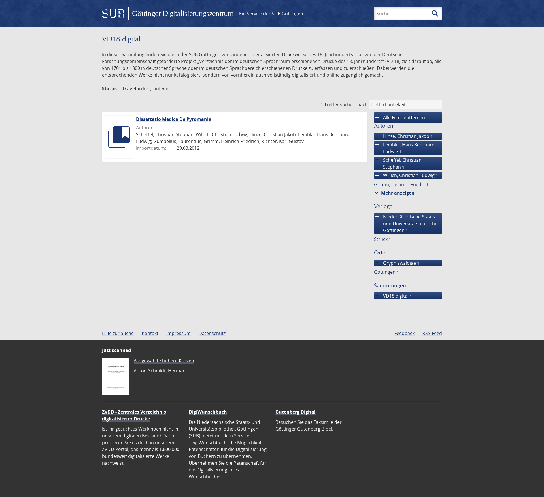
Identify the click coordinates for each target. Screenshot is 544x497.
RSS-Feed (432, 333)
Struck (382, 239)
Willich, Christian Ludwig (406, 175)
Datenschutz (212, 333)
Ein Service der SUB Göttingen (271, 13)
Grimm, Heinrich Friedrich (403, 184)
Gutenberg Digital (295, 412)
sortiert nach (354, 104)
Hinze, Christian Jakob (403, 136)
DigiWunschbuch (208, 412)
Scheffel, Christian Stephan (398, 163)
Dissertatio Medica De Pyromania (173, 119)
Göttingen (386, 272)
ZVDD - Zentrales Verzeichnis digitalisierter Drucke (134, 415)
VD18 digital (393, 295)
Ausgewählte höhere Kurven (164, 360)
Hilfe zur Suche (118, 333)
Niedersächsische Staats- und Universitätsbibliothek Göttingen (407, 223)
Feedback (404, 333)
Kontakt (150, 333)
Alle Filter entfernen (399, 117)
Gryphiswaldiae (396, 263)
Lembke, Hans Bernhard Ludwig (404, 148)
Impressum (178, 333)
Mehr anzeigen (394, 192)
